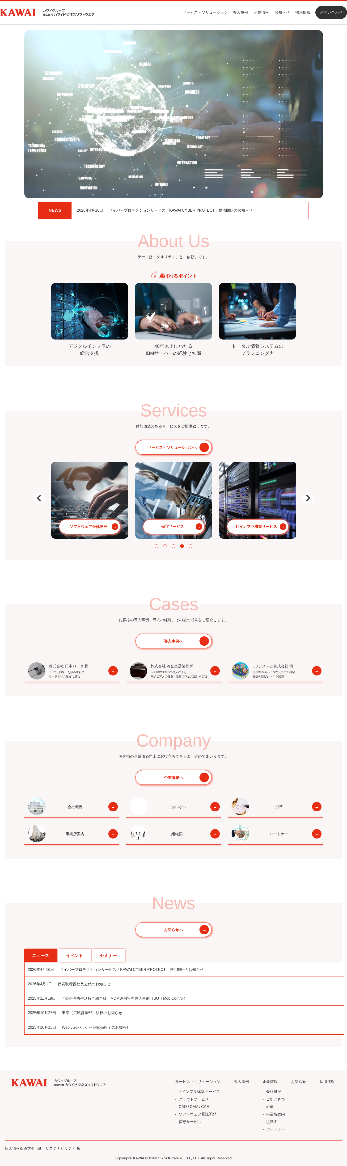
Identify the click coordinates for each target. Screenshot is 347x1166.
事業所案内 (75, 834)
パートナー (279, 834)
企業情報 (261, 12)
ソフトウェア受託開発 (197, 1114)
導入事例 (240, 12)
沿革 (279, 807)
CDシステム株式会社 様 (275, 671)
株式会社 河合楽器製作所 (179, 671)
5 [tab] (190, 546)
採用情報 (302, 12)
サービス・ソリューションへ (172, 447)
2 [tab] (165, 546)
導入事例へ (173, 641)
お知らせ (282, 12)
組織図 (177, 834)
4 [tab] (182, 546)
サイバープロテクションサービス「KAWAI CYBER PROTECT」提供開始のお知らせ (165, 210)
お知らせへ (173, 930)
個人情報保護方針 (20, 1148)
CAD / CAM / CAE (194, 1107)
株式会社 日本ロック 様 (69, 671)
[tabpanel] (89, 500)
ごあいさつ (177, 807)
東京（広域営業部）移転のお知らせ (75, 1013)
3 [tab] (173, 546)
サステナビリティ (60, 1148)
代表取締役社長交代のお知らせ (69, 984)
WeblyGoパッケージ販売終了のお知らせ (79, 1027)
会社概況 (75, 807)
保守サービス (190, 1122)
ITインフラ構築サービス (199, 1092)
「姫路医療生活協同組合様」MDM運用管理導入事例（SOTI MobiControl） (107, 998)
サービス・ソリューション (205, 12)
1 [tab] (156, 546)
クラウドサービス (194, 1099)
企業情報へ (173, 778)
